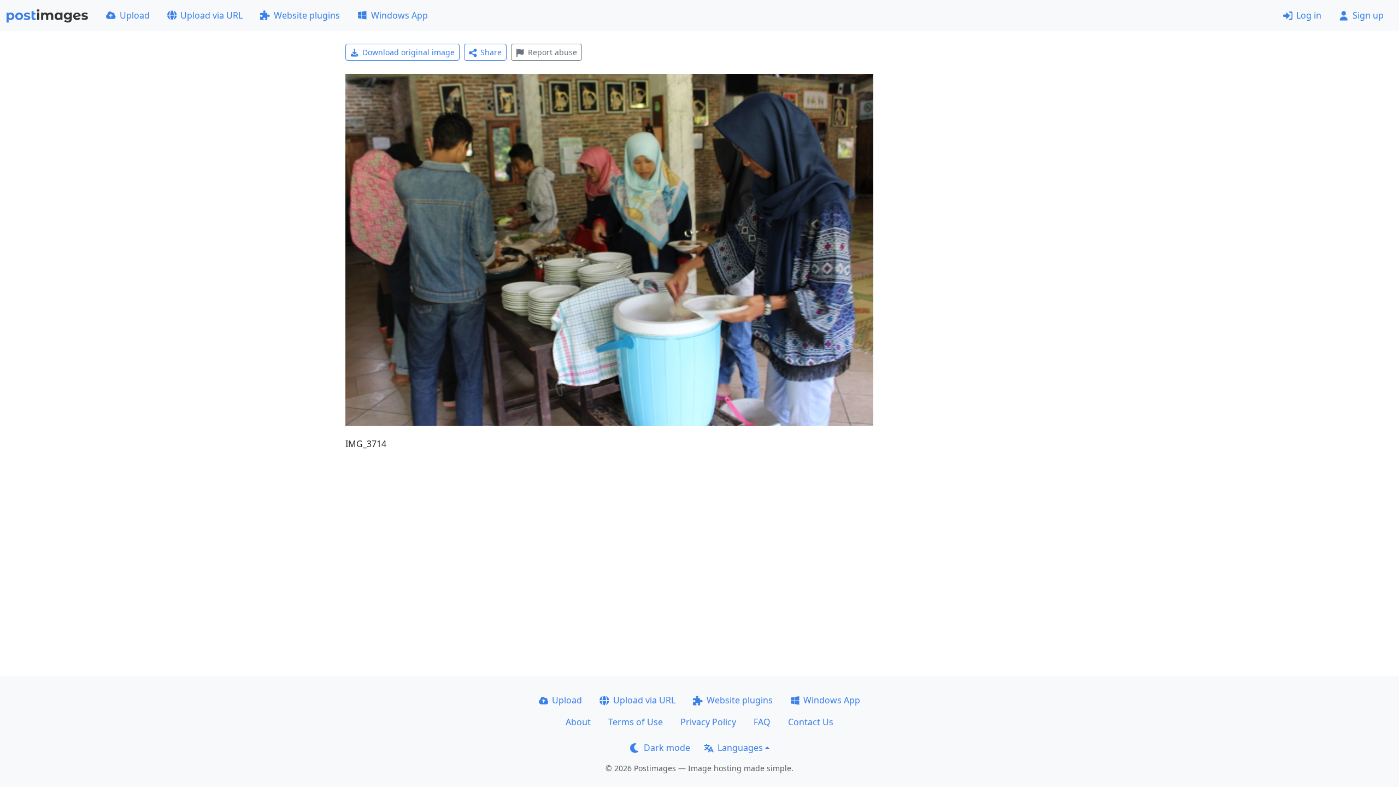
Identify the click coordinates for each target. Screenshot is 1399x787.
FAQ (762, 722)
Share (491, 52)
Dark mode (667, 748)
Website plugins (307, 15)
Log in (1308, 15)
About (578, 722)
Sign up (1368, 15)
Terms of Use (635, 722)
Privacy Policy (708, 722)
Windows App (399, 15)
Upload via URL (211, 15)
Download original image (408, 52)
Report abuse (552, 52)
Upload (135, 15)
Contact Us (810, 722)
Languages (740, 748)
